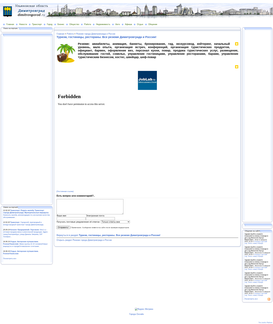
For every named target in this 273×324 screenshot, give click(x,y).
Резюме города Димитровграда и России (95, 34)
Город (49, 24)
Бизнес (61, 24)
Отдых (140, 24)
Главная (10, 24)
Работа (87, 24)
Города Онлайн (136, 314)
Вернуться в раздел (108, 235)
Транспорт (37, 24)
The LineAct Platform (265, 322)
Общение (152, 24)
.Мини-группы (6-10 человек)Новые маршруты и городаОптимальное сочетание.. (25, 244)
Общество (74, 24)
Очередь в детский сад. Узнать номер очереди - (256, 242)
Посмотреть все (9, 258)
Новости (23, 24)
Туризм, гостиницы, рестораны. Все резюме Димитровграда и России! (106, 37)
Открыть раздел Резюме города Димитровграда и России (84, 240)
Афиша (128, 24)
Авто (117, 24)
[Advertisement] (27, 120)
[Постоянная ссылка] (65, 191)
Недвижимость (103, 24)
